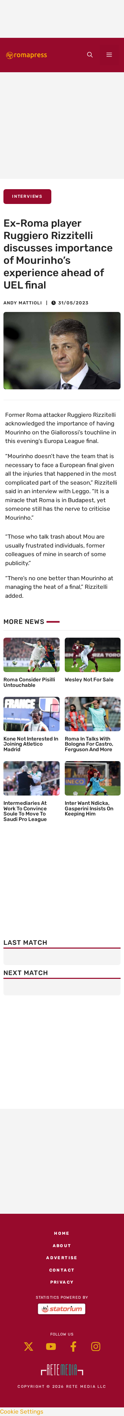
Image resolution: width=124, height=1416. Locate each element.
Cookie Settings (21, 1411)
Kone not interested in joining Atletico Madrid (30, 744)
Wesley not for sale (89, 680)
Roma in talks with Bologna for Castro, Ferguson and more (89, 744)
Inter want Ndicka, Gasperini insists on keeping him (89, 808)
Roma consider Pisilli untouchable (29, 682)
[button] (90, 55)
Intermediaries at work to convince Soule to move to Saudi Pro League (25, 811)
